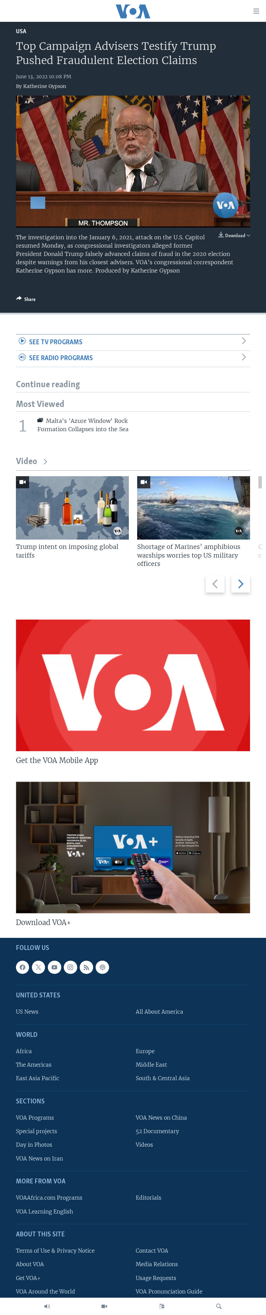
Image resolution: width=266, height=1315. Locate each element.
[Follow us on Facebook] (22, 967)
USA (21, 32)
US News (27, 1012)
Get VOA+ (28, 1278)
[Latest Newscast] (47, 1306)
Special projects (36, 1131)
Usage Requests (156, 1278)
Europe (145, 1051)
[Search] (219, 1306)
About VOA (30, 1264)
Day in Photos (34, 1145)
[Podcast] (102, 967)
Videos (144, 1145)
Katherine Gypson (44, 86)
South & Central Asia (163, 1078)
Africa (24, 1051)
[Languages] (161, 1306)
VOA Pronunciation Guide (169, 1291)
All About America (159, 1012)
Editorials (148, 1198)
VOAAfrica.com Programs (49, 1198)
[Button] (26, 300)
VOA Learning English (44, 1211)
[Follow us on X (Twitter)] (38, 967)
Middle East (151, 1065)
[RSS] (86, 967)
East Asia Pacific (37, 1078)
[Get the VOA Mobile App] (133, 685)
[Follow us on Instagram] (70, 967)
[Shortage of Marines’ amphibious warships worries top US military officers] (193, 508)
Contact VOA (152, 1251)
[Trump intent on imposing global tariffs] (72, 508)
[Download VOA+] (133, 847)
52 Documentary (157, 1131)
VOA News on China (161, 1118)
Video (26, 462)
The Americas (34, 1065)
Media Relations (157, 1264)
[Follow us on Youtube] (54, 967)
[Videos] (104, 1306)
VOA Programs (35, 1118)
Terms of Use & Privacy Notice (55, 1251)
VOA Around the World (45, 1291)
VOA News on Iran (39, 1158)
